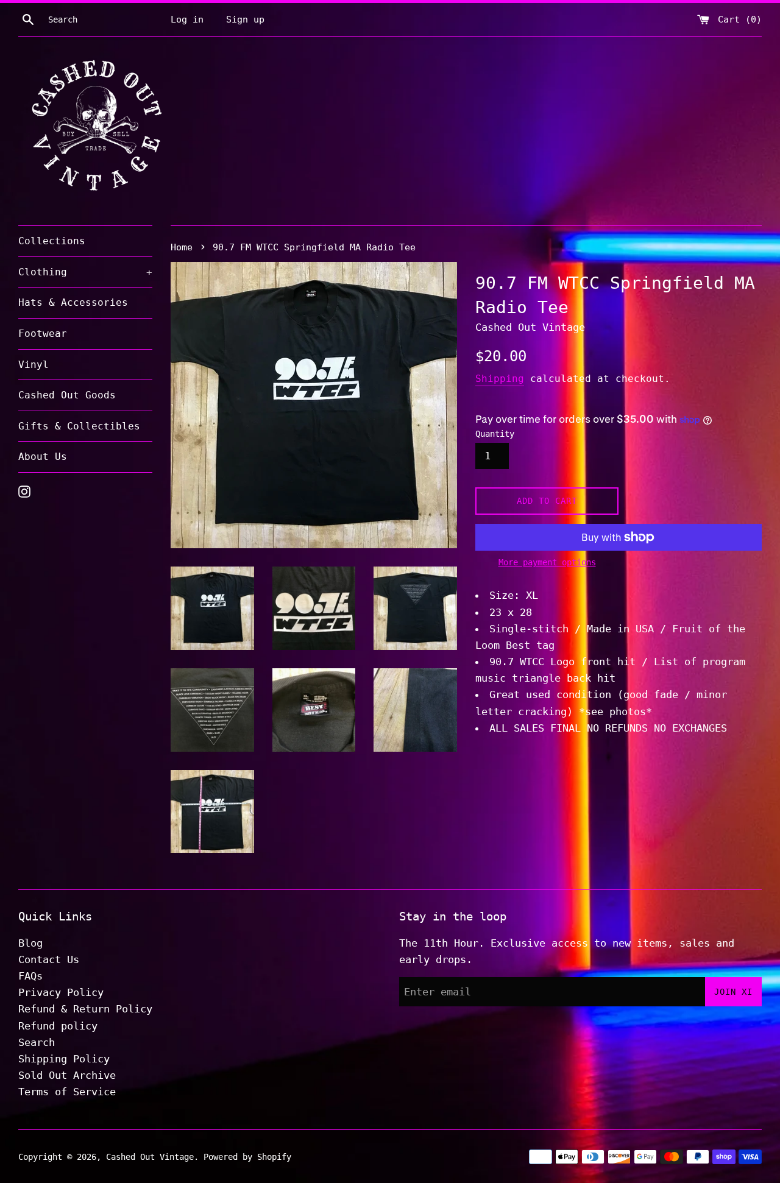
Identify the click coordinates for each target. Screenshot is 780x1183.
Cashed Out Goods (67, 395)
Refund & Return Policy (85, 1009)
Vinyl (33, 364)
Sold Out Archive (67, 1075)
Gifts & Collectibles (79, 426)
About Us (42, 456)
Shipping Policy (64, 1059)
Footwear (42, 333)
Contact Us (48, 959)
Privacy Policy (61, 992)
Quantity (494, 434)
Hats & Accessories (73, 302)
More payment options (547, 562)
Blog (30, 943)
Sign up (245, 19)
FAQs (30, 976)
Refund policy (58, 1026)
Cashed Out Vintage (150, 1157)
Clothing (85, 272)
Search (36, 1042)
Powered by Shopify (247, 1157)
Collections (51, 241)
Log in (187, 19)
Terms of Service (67, 1092)
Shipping (499, 378)
